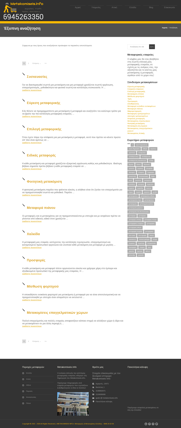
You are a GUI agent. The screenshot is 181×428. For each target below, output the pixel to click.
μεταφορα (132, 216)
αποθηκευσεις (134, 157)
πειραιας (132, 243)
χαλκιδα (141, 255)
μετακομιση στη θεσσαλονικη (139, 212)
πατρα (155, 239)
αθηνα (145, 149)
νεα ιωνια (132, 235)
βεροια (131, 164)
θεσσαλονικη (143, 176)
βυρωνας (147, 164)
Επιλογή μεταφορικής (44, 129)
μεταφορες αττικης (135, 220)
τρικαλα (131, 251)
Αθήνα (28, 385)
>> (46, 63)
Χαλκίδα (33, 234)
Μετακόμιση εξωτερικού (137, 126)
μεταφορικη (151, 224)
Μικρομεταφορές (134, 111)
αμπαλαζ (132, 153)
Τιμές (129, 99)
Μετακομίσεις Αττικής (136, 133)
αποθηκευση (146, 157)
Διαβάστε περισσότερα (31, 90)
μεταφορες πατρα (150, 220)
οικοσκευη (132, 239)
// (132, 145)
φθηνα (148, 251)
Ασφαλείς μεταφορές (136, 118)
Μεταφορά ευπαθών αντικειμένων (141, 106)
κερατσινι (150, 184)
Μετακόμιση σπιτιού (135, 94)
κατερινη (141, 184)
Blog (151, 7)
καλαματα (147, 180)
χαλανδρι (132, 255)
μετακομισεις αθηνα (148, 196)
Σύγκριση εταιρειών (135, 89)
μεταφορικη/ (149, 231)
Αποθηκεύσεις (133, 104)
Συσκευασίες (37, 77)
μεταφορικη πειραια (135, 231)
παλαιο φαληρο (144, 239)
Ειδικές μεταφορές (41, 155)
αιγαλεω (153, 149)
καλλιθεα (132, 184)
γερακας (140, 168)
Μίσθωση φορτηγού (43, 286)
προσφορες (132, 247)
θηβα (153, 176)
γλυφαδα (149, 168)
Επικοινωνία (169, 7)
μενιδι (155, 192)
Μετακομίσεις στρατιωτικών (138, 121)
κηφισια (131, 188)
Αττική (114, 7)
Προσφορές (36, 260)
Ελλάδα (132, 7)
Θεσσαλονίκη (31, 397)
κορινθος (140, 188)
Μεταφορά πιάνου (41, 208)
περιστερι (141, 243)
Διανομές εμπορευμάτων (137, 116)
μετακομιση (133, 204)
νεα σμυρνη (142, 235)
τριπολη (139, 251)
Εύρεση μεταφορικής (43, 103)
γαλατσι (131, 168)
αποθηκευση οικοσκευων (137, 161)
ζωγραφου (150, 172)
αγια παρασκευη (141, 145)
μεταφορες (142, 216)
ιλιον (130, 180)
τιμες (149, 247)
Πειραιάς (29, 391)
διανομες (132, 172)
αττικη (151, 161)
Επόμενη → (37, 63)
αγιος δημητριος (134, 149)
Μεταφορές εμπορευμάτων (138, 114)
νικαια (151, 235)
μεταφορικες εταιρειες (136, 224)
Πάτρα (28, 403)
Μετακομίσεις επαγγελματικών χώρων (57, 313)
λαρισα (138, 192)
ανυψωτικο (142, 153)
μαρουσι (147, 192)
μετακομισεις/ (149, 200)
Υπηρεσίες (96, 7)
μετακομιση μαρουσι (136, 208)
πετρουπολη (151, 243)
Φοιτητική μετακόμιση (44, 181)
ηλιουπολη (132, 176)
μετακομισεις (133, 196)
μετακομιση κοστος (146, 204)
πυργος (142, 247)
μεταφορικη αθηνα (135, 227)
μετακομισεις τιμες (135, 200)
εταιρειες (141, 172)
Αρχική (78, 7)
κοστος (148, 188)
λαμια (131, 192)
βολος (139, 164)
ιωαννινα (138, 180)
